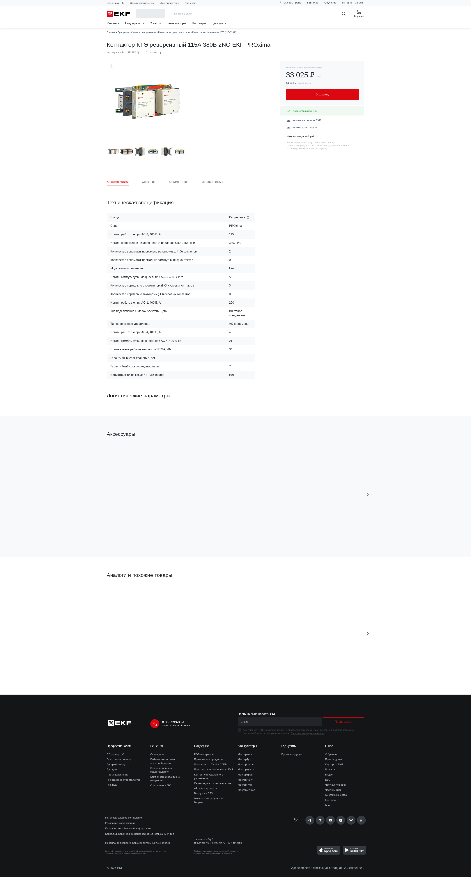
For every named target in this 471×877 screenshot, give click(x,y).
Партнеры (199, 23)
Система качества (336, 794)
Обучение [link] (330, 2)
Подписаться (344, 721)
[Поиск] (343, 13)
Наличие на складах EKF (306, 120)
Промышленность (117, 774)
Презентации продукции (208, 759)
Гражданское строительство (123, 779)
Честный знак (333, 789)
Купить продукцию (292, 754)
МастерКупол (246, 769)
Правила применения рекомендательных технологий (137, 842)
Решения (113, 23)
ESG (327, 779)
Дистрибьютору (169, 2)
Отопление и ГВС (161, 785)
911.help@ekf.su (295, 148)
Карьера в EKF (334, 764)
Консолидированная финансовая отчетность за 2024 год (139, 833)
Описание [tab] (148, 181)
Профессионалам (119, 746)
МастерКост (245, 754)
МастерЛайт (245, 779)
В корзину (127, 533)
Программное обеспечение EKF (213, 769)
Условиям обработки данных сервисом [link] (122, 853)
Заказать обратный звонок (176, 725)
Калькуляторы (176, 23)
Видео (329, 774)
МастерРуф (245, 784)
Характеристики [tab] (118, 181)
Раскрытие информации (120, 822)
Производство (333, 759)
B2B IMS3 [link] (312, 2)
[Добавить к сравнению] (160, 534)
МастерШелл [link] (246, 764)
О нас (154, 23)
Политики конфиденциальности (307, 733)
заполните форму (318, 148)
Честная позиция (335, 784)
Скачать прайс (292, 2)
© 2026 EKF (115, 867)
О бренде (331, 754)
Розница (112, 784)
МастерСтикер (246, 789)
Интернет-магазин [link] (353, 2)
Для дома (190, 2)
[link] (309, 820)
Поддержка (133, 23)
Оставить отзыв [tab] (212, 181)
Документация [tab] (178, 181)
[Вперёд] (368, 494)
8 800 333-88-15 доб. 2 (317, 145)
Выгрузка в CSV (203, 793)
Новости (330, 769)
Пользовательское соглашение (124, 817)
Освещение (157, 754)
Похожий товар (120, 592)
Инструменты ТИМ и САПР (210, 764)
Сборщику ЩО (115, 2)
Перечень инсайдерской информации (128, 828)
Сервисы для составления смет (213, 783)
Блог (328, 805)
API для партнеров (205, 788)
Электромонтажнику (142, 2)
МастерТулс (245, 759)
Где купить (219, 23)
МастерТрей (245, 774)
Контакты (330, 799)
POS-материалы (204, 754)
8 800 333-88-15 (174, 722)
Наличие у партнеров (304, 127)
